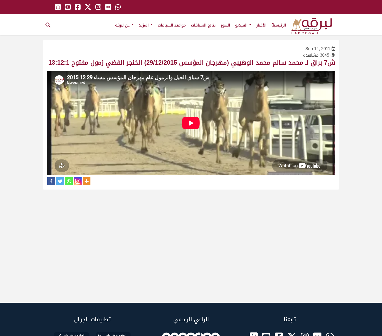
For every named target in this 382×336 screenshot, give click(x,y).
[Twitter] (60, 181)
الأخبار (261, 25)
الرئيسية (279, 25)
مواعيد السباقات (172, 25)
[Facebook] (51, 181)
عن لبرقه (123, 25)
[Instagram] (78, 181)
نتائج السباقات (203, 25)
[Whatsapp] (69, 181)
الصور (225, 25)
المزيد (144, 25)
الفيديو (242, 25)
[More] (86, 181)
